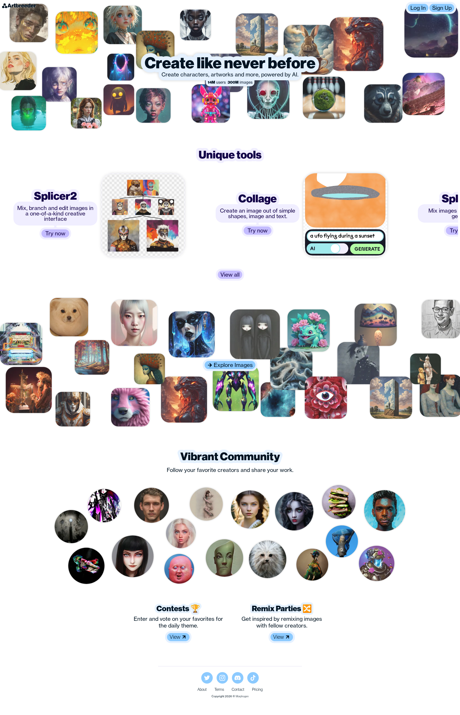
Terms (219, 689)
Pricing (257, 689)
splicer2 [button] (55, 196)
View (175, 636)
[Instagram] (222, 678)
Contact (238, 689)
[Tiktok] (253, 678)
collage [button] (257, 198)
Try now (55, 233)
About (202, 689)
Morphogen (242, 696)
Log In (418, 7)
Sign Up (442, 7)
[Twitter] (207, 678)
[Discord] (237, 678)
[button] (431, 8)
